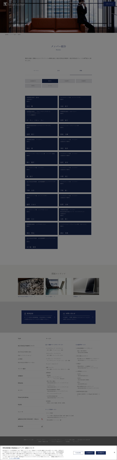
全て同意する (101, 452)
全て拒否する (89, 452)
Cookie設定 (78, 452)
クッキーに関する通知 (14, 458)
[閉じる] (114, 452)
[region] (58, 452)
